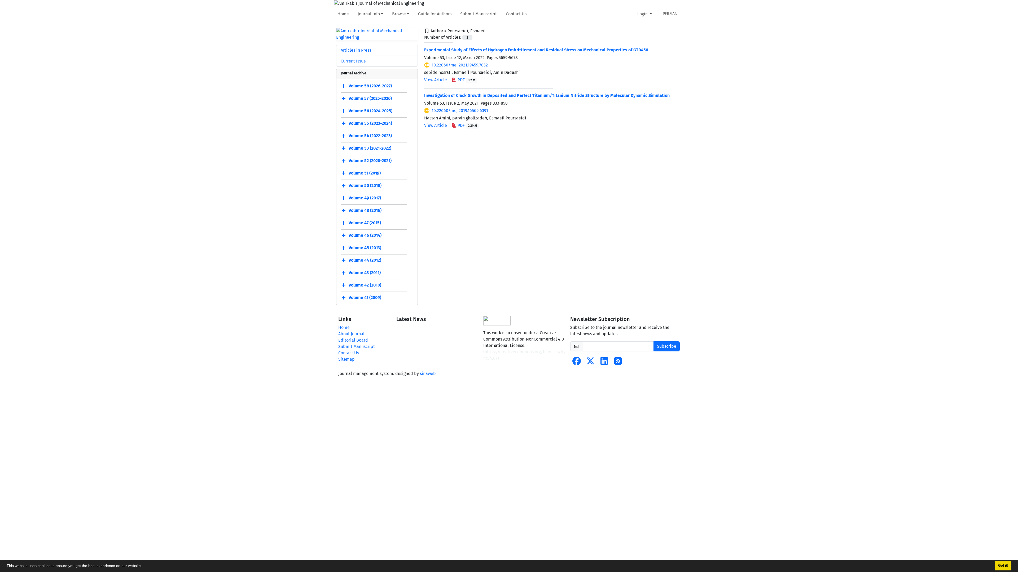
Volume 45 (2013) (365, 247)
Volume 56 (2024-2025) (370, 110)
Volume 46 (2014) (365, 235)
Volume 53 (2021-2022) (370, 148)
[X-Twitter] (590, 362)
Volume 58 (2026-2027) (370, 85)
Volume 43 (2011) (365, 272)
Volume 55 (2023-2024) (370, 123)
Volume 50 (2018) (365, 185)
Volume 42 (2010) (365, 285)
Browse (399, 13)
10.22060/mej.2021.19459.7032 (460, 65)
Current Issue (353, 61)
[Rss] (618, 362)
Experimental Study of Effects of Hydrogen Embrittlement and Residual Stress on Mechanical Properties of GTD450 (536, 49)
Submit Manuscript (478, 13)
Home (343, 13)
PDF (466, 79)
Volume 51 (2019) (365, 173)
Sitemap (346, 359)
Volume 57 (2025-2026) (370, 98)
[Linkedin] (604, 362)
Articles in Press (356, 50)
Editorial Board (353, 340)
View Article (435, 79)
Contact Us (516, 13)
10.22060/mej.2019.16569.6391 (460, 110)
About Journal (351, 333)
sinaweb (428, 373)
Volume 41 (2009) (365, 297)
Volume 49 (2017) (365, 197)
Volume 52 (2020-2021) (370, 160)
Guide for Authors (434, 13)
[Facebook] (576, 362)
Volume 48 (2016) (365, 210)
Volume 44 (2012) (365, 260)
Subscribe (666, 346)
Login (643, 13)
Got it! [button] (1003, 565)
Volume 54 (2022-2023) (370, 135)
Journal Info (369, 13)
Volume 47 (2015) (365, 222)
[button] (143, 566)
